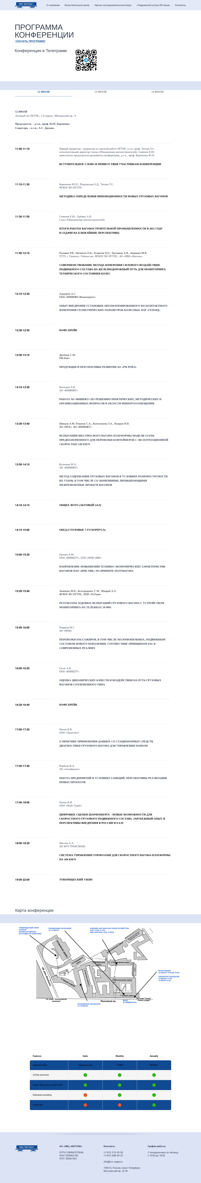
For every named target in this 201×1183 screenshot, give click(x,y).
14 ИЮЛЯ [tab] (157, 91)
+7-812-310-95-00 (113, 1152)
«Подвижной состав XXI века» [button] (153, 5)
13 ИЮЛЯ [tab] (100, 91)
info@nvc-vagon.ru (113, 1161)
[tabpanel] (100, 506)
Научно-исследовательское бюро (113, 5)
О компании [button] (53, 5)
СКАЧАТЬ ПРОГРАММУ (30, 41)
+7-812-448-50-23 (113, 1155)
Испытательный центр (77, 5)
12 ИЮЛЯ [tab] (44, 91)
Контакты (180, 5)
